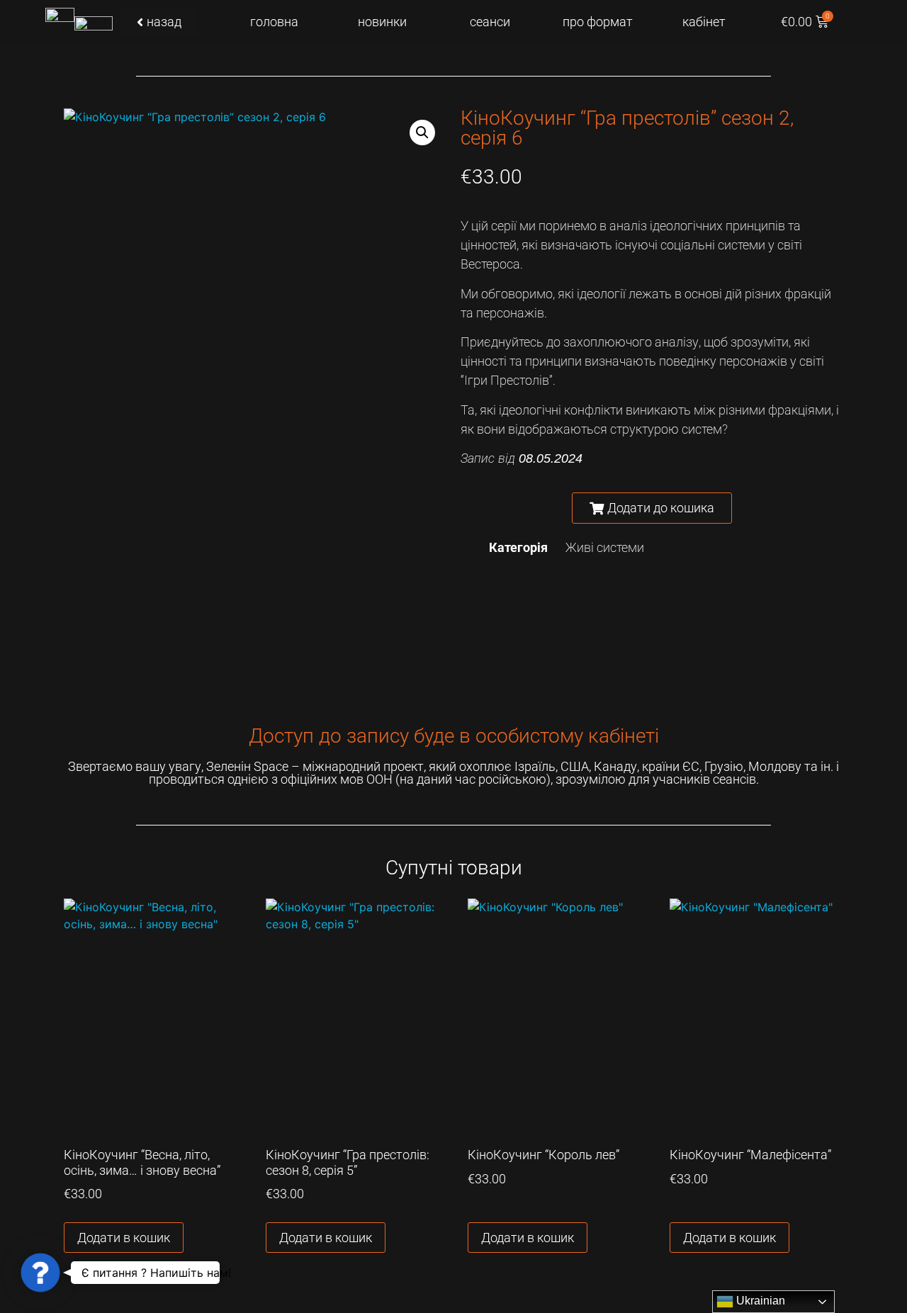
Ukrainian (759, 1301)
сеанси (490, 21)
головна (274, 21)
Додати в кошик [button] (123, 1237)
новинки (382, 21)
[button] (422, 132)
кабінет (704, 21)
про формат (598, 21)
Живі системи (604, 547)
